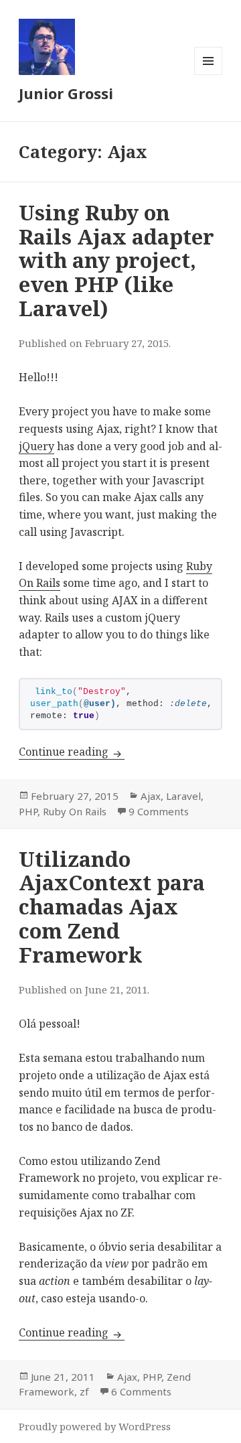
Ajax (151, 796)
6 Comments (141, 1391)
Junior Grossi (66, 93)
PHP (28, 811)
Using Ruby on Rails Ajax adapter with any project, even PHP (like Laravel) (116, 260)
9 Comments (159, 811)
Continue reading (72, 751)
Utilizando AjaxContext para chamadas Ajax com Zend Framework (112, 907)
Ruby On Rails (74, 811)
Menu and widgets (208, 74)
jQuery (36, 446)
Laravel (183, 796)
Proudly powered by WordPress (95, 1426)
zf (84, 1391)
